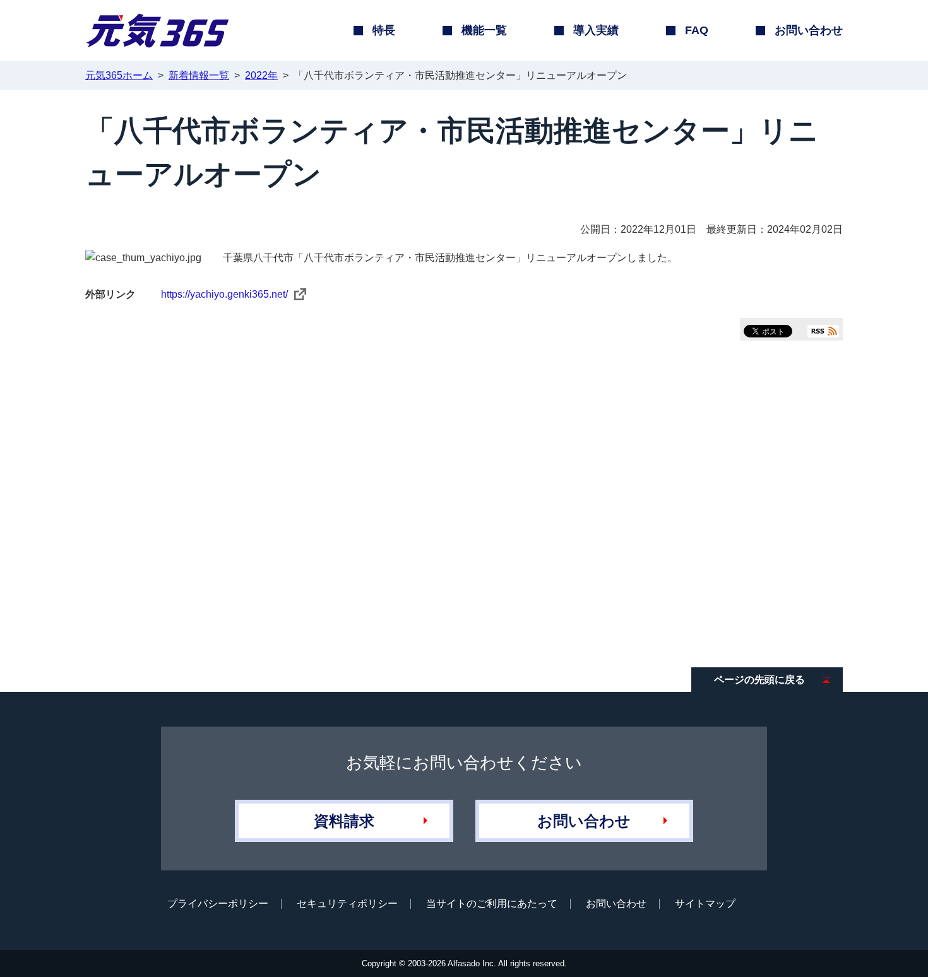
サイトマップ (705, 903)
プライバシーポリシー (217, 903)
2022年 (261, 75)
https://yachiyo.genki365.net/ (224, 294)
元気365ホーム (119, 75)
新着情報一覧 (199, 75)
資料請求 (344, 820)
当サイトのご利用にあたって (491, 903)
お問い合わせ (584, 820)
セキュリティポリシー (347, 903)
